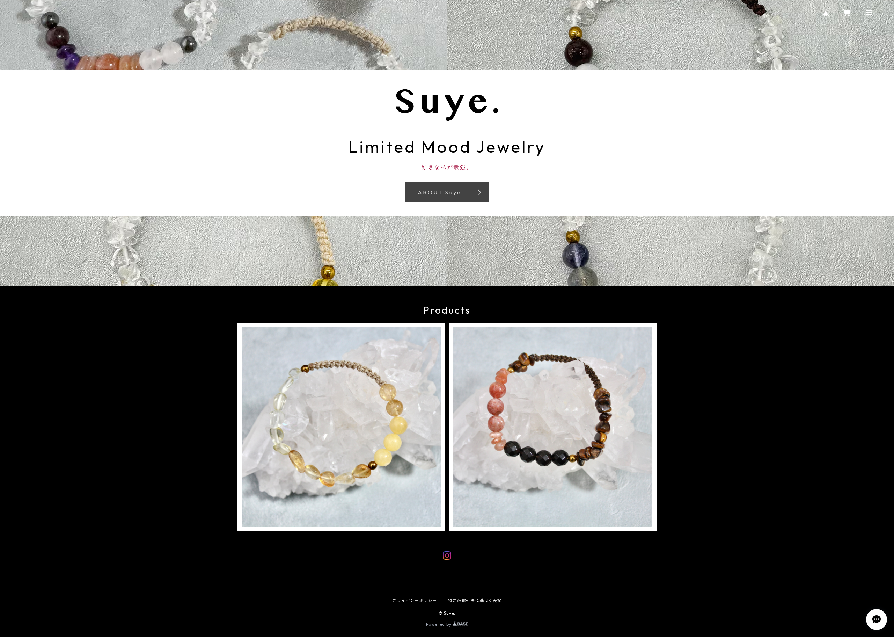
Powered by (439, 624)
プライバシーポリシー (414, 600)
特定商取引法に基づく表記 (475, 600)
